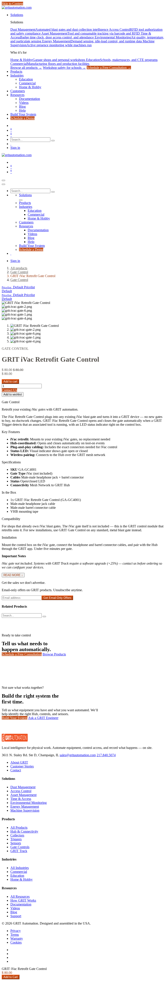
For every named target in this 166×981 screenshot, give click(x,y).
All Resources (20, 896)
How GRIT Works (23, 900)
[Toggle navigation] (3, 180)
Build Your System (14, 718)
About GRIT (19, 762)
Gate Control (19, 272)
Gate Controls (19, 847)
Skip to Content (12, 3)
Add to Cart (10, 977)
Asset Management (23, 795)
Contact (15, 770)
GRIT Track (18, 851)
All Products (18, 827)
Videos (15, 908)
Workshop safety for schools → (64, 67)
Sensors (15, 843)
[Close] (3, 184)
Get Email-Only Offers (57, 597)
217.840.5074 (106, 755)
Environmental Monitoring (28, 802)
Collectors (17, 835)
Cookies (16, 942)
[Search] (53, 140)
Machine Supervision (24, 810)
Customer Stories (22, 766)
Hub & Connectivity (24, 831)
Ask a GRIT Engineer (43, 718)
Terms (14, 934)
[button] (18, 287)
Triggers (16, 839)
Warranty (16, 938)
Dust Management (22, 787)
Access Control (20, 791)
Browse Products (54, 654)
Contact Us (9, 390)
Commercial (18, 871)
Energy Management (24, 806)
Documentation (20, 904)
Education (17, 875)
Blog (13, 912)
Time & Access (20, 799)
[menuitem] (16, 15)
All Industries (19, 868)
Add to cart (10, 381)
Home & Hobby (21, 879)
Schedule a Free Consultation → (109, 67)
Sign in (15, 147)
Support (15, 916)
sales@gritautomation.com (78, 755)
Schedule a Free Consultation (22, 654)
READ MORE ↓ (13, 575)
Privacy (15, 931)
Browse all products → (26, 67)
